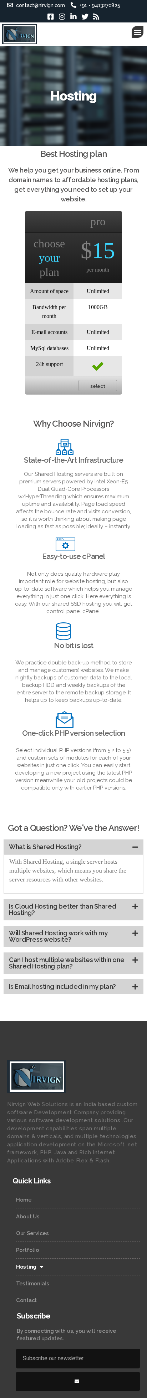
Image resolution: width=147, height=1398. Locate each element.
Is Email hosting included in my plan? (62, 986)
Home (24, 1200)
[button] (137, 32)
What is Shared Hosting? (45, 846)
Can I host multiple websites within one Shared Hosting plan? (66, 963)
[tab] (73, 846)
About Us (28, 1216)
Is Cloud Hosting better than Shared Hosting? (62, 909)
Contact (26, 1300)
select (97, 386)
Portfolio (27, 1250)
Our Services (32, 1233)
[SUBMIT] (78, 1381)
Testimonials (32, 1283)
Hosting (26, 1267)
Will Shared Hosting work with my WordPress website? (58, 936)
